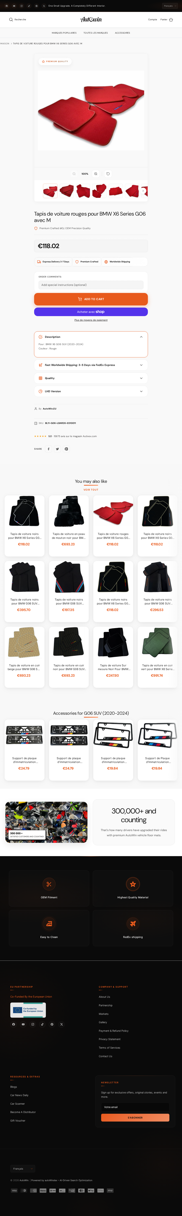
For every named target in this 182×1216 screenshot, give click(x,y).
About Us (104, 996)
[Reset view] (108, 174)
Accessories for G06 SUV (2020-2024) (91, 713)
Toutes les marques (96, 32)
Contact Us (105, 1056)
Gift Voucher (17, 1120)
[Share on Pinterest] (66, 449)
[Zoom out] (74, 174)
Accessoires (122, 32)
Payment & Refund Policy (114, 1030)
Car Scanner (17, 1103)
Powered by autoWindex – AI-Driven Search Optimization (61, 1180)
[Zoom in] (96, 174)
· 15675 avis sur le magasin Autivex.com (72, 436)
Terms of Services (109, 1047)
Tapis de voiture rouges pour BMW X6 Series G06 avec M (47, 43)
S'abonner (135, 1117)
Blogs (13, 1086)
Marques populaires (64, 32)
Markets (104, 1013)
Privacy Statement (110, 1039)
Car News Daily (19, 1095)
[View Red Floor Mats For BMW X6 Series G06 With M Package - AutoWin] (50, 191)
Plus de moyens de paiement (91, 320)
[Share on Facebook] (48, 449)
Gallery (103, 1022)
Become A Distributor (23, 1112)
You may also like (91, 481)
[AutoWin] (91, 19)
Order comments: (50, 276)
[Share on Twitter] (57, 449)
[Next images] (143, 191)
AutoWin (24, 1180)
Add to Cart (94, 299)
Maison (4, 43)
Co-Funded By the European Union (31, 996)
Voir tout (91, 489)
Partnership (106, 1005)
